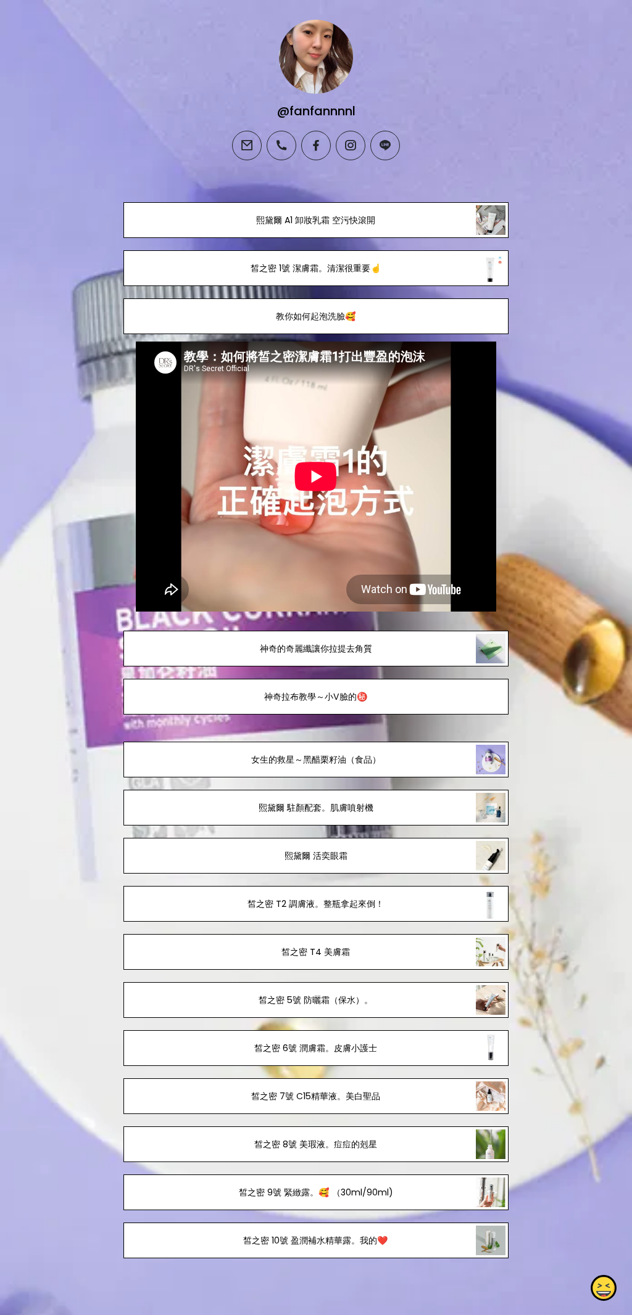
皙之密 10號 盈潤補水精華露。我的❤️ (315, 1240)
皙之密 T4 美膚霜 (315, 952)
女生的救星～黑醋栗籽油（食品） (316, 759)
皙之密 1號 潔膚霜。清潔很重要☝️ (316, 268)
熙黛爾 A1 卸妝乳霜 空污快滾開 (315, 220)
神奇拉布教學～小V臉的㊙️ (316, 696)
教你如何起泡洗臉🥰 (316, 316)
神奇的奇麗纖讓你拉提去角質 (316, 648)
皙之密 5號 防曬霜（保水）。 (316, 1000)
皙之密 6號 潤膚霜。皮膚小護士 (315, 1048)
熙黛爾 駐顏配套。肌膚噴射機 (316, 807)
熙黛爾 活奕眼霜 (316, 856)
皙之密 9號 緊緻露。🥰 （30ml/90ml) (316, 1192)
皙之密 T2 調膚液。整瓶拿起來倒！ (315, 904)
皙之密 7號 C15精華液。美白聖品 (315, 1096)
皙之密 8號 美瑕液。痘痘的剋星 (315, 1144)
